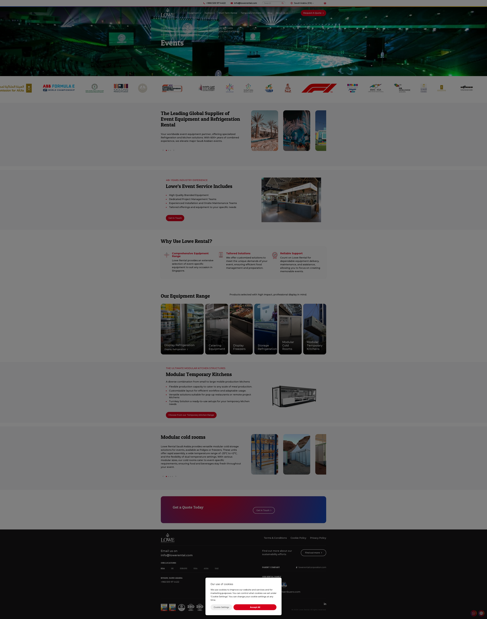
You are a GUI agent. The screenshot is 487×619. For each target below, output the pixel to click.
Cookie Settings (221, 607)
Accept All (255, 607)
